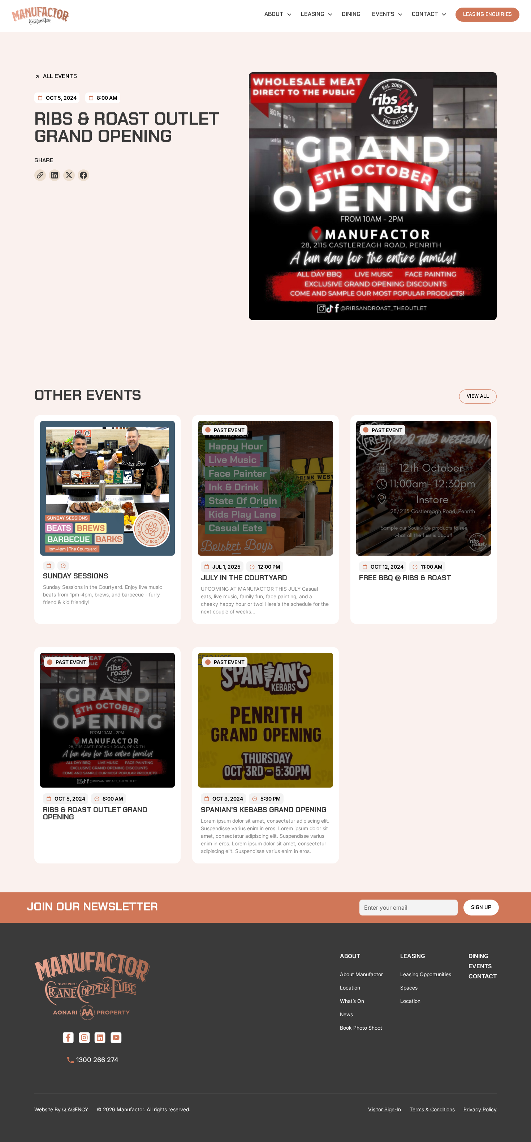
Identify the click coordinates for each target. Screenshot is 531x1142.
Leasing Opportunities (425, 974)
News (346, 1014)
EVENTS (480, 966)
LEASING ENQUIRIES (487, 14)
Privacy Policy (480, 1109)
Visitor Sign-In (384, 1109)
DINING (351, 14)
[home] (40, 16)
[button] (277, 14)
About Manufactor (361, 974)
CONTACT (483, 976)
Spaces (409, 987)
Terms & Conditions (432, 1109)
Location (350, 987)
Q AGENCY (75, 1109)
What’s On (352, 1001)
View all (478, 396)
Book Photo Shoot (361, 1028)
